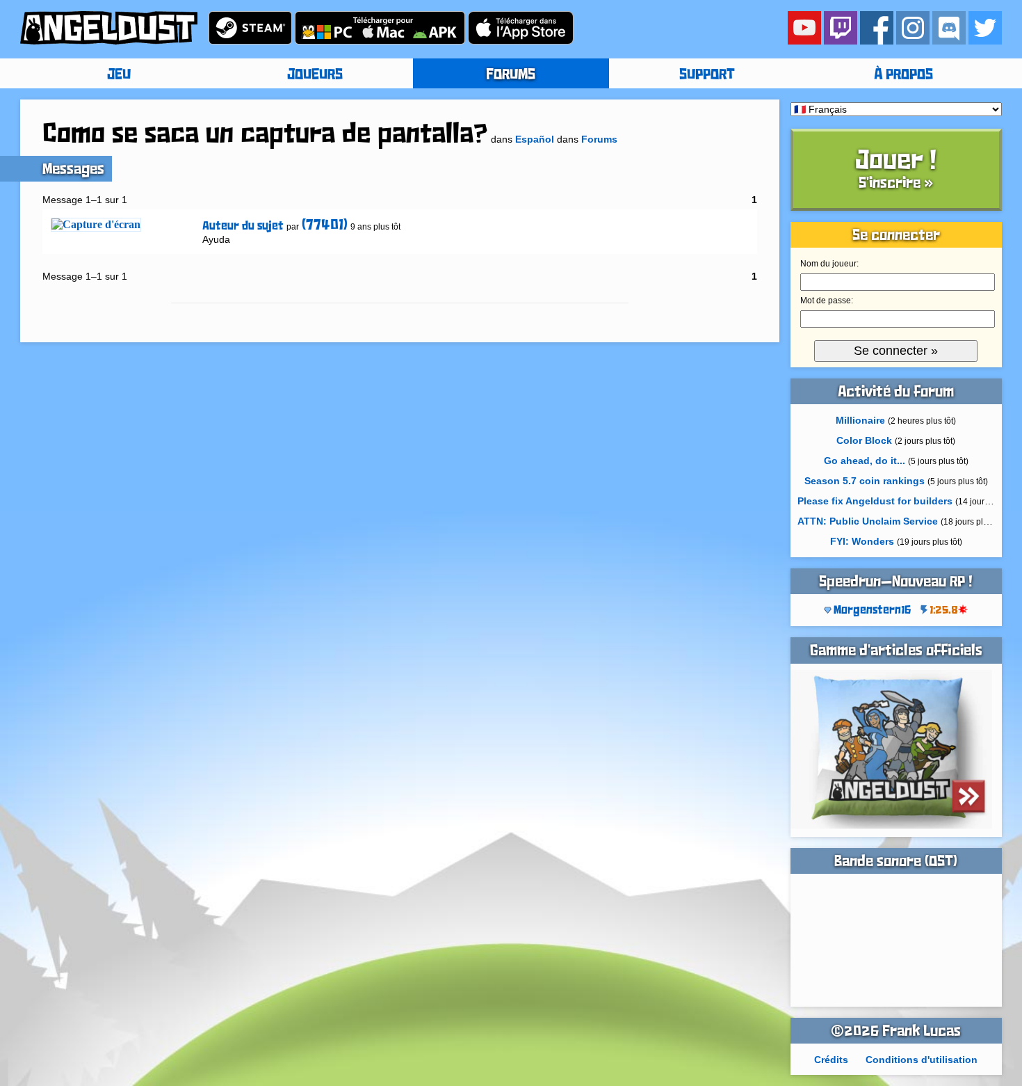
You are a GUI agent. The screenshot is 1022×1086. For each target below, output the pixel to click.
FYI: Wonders (862, 541)
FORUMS (510, 75)
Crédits (831, 1059)
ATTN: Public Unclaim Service (867, 521)
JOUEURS (315, 75)
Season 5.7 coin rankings (864, 480)
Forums (599, 139)
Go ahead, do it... (864, 460)
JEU (119, 75)
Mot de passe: (826, 300)
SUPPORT (707, 75)
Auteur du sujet (243, 226)
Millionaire (860, 420)
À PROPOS (903, 75)
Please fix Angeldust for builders (874, 500)
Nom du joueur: (829, 264)
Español (534, 139)
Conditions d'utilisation (922, 1059)
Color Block (864, 440)
